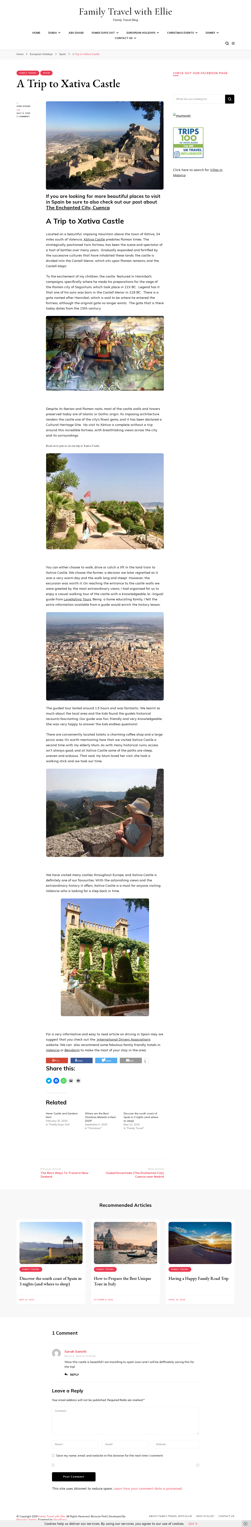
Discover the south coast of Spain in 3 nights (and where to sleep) (141, 1117)
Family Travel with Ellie (125, 11)
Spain (46, 73)
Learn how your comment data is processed (147, 1488)
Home (36, 32)
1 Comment (28, 116)
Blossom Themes (27, 1519)
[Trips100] (188, 157)
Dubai (52, 32)
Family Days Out (103, 32)
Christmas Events (180, 32)
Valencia (53, 1050)
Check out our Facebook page (200, 73)
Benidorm (72, 1050)
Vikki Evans (24, 106)
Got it (193, 1523)
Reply (74, 1374)
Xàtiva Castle (94, 239)
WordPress (60, 1519)
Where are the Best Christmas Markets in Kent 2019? (100, 1117)
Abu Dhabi (76, 32)
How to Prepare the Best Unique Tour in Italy (122, 1281)
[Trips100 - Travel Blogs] (188, 146)
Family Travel (28, 73)
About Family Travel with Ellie (170, 1516)
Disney (210, 32)
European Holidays (141, 32)
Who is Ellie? (205, 1516)
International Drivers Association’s (123, 1039)
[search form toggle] (227, 43)
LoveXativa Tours (77, 599)
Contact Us (123, 38)
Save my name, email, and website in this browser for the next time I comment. (109, 1455)
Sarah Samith (75, 1351)
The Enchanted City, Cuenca (78, 207)
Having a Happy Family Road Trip (198, 1278)
